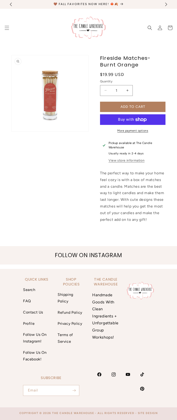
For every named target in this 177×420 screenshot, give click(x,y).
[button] (150, 28)
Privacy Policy (70, 323)
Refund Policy (70, 312)
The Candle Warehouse (73, 413)
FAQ (27, 301)
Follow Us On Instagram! (35, 337)
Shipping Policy (65, 297)
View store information (127, 160)
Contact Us (33, 312)
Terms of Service (65, 338)
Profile (29, 323)
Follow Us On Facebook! (35, 355)
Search (29, 290)
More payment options (132, 130)
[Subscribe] (74, 390)
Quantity (106, 81)
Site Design (148, 413)
